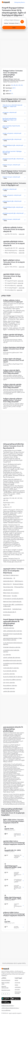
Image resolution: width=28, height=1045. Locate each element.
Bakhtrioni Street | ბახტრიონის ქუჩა (12, 601)
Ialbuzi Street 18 (7, 584)
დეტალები (21, 234)
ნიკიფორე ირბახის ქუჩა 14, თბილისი (12, 676)
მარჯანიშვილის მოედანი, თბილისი (12, 660)
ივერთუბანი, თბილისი (9, 688)
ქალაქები (17, 989)
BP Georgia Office (18, 587)
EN (3, 993)
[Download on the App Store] (15, 998)
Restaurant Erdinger (18, 584)
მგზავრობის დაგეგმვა (18, 992)
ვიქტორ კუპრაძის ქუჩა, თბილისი (11, 657)
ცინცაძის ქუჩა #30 (8, 590)
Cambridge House (16, 609)
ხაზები (16, 980)
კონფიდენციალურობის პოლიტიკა (10, 1008)
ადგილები (17, 982)
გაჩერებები (18, 987)
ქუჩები (16, 984)
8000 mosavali (6, 595)
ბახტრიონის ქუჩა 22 (8, 581)
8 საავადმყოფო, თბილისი (10, 685)
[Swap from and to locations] (22, 21)
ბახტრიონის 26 (7, 609)
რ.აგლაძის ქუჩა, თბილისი (10, 670)
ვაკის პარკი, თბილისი (9, 673)
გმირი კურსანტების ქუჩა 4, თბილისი (12, 631)
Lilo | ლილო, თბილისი (9, 682)
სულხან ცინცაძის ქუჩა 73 (9, 612)
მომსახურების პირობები (8, 1005)
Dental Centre (6, 615)
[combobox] (14, 20)
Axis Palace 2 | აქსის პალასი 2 (10, 575)
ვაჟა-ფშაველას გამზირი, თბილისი (12, 679)
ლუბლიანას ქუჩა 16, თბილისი (11, 668)
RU (7, 993)
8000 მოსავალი (19, 581)
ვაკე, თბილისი (7, 654)
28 (14, 578)
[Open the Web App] (6, 1002)
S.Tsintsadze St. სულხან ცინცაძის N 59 (13, 598)
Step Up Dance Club (8, 587)
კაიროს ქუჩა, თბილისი (9, 691)
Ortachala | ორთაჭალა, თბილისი (11, 647)
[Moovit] (6, 2)
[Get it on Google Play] (6, 998)
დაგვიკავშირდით (6, 1010)
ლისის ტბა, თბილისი (8, 628)
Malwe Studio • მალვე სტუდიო (11, 592)
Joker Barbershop (7, 578)
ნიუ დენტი (14, 595)
